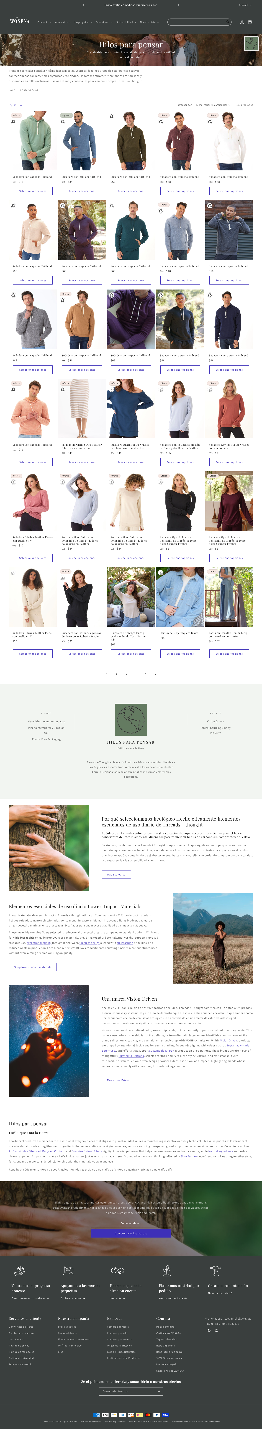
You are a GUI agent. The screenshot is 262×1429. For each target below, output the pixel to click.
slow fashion (125, 943)
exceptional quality (39, 943)
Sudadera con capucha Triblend (32, 176)
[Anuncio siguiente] (179, 5)
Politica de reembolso (21, 1351)
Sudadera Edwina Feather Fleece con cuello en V (229, 446)
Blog (60, 1351)
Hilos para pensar (28, 90)
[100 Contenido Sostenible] (111, 389)
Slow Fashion (189, 1156)
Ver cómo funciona (171, 1298)
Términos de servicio (20, 1364)
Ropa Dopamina (165, 1345)
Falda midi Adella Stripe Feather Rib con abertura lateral (82, 446)
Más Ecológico (116, 874)
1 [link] (107, 674)
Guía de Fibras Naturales (121, 1351)
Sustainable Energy (161, 1050)
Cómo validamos (131, 1223)
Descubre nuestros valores (29, 1298)
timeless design (89, 943)
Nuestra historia (218, 1293)
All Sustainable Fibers (23, 1151)
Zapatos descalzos (167, 1339)
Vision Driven (228, 1040)
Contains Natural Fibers (87, 1151)
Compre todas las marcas (131, 1233)
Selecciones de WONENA (170, 1370)
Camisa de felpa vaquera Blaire (179, 633)
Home (12, 90)
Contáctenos (16, 1339)
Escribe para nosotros (21, 1333)
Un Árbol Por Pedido (70, 1345)
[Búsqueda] (228, 22)
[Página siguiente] (155, 674)
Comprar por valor (118, 1333)
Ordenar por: (185, 104)
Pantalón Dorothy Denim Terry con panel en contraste (228, 635)
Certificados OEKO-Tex (168, 1333)
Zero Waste (109, 1050)
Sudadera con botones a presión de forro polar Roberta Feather (180, 446)
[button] (44, 22)
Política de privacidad (21, 1358)
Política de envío (160, 1421)
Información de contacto (183, 1421)
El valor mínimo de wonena (74, 1339)
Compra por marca (118, 1326)
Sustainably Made (238, 1045)
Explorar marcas (71, 1298)
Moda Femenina (165, 1326)
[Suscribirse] (159, 1391)
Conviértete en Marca (21, 1326)
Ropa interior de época (169, 1351)
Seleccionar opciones (32, 191)
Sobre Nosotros (67, 1326)
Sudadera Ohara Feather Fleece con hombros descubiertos (130, 446)
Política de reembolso (91, 1421)
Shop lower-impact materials (32, 967)
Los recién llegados (167, 1364)
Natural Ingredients (220, 1151)
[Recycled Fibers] (13, 121)
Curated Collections (131, 1056)
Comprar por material (119, 1339)
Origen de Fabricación (119, 1345)
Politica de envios (19, 1345)
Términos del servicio (139, 1421)
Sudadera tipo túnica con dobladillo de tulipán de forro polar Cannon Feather (80, 540)
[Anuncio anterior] (83, 5)
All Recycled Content (51, 1151)
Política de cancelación (209, 1421)
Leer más (115, 1298)
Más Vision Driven (118, 1080)
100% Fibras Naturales (169, 1358)
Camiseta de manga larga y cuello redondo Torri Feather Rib (129, 636)
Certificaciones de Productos (123, 1358)
